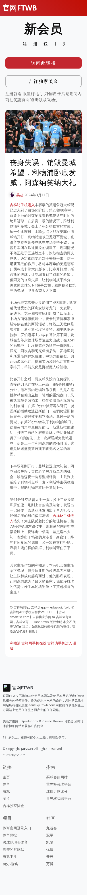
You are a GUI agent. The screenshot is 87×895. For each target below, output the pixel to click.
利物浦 (15, 643)
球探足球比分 (57, 791)
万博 (49, 863)
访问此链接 (43, 63)
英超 (19, 194)
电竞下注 (10, 856)
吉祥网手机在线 (33, 643)
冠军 (49, 835)
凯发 (49, 842)
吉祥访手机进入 (22, 204)
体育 (6, 784)
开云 (49, 856)
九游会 (51, 828)
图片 (6, 798)
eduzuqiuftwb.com (42, 705)
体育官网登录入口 (17, 828)
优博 (49, 849)
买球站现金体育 (15, 842)
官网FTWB (20, 8)
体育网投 (10, 835)
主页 (6, 777)
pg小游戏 (10, 863)
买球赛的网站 (57, 777)
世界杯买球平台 (58, 784)
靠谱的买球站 (13, 849)
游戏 (6, 791)
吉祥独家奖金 (44, 81)
